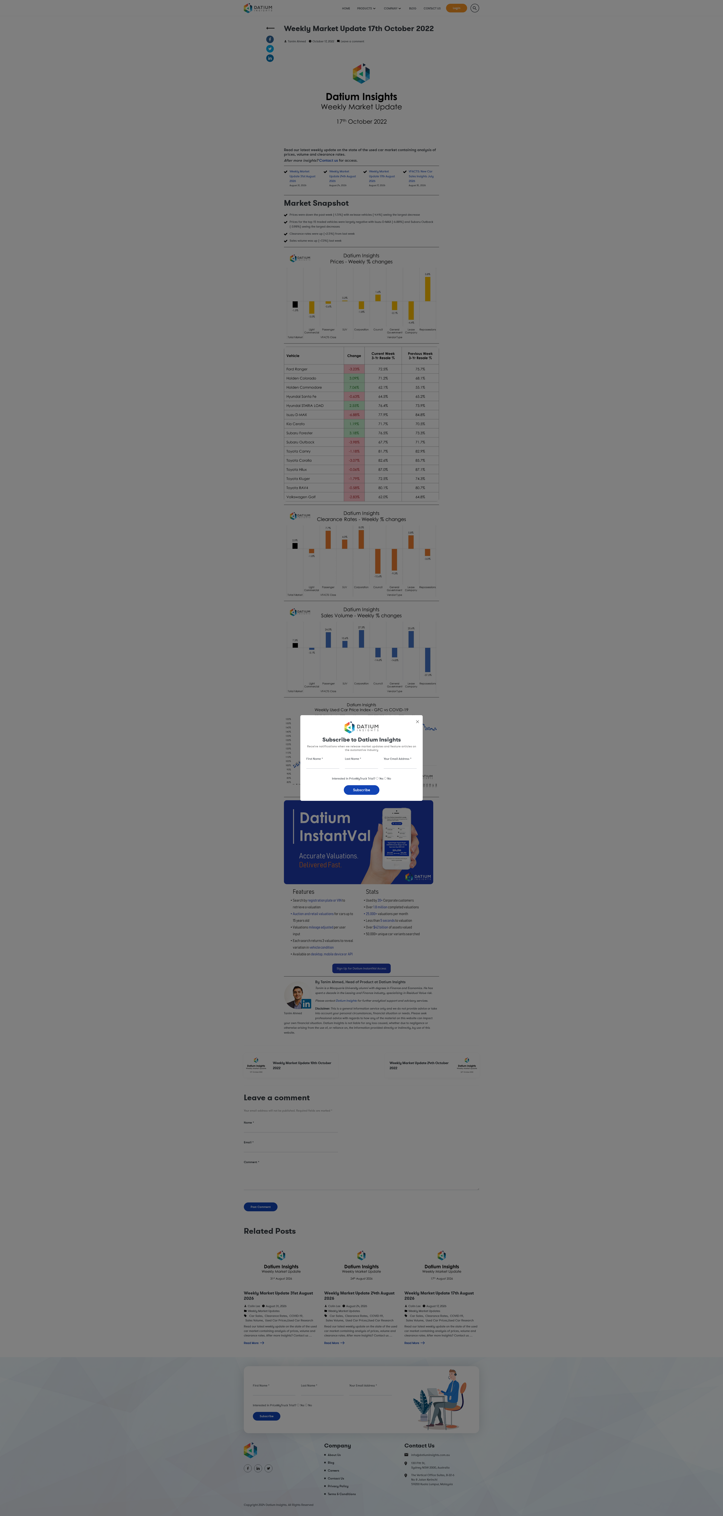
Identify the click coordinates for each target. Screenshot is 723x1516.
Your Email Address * (397, 759)
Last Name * (353, 759)
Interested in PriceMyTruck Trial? (353, 778)
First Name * (314, 759)
